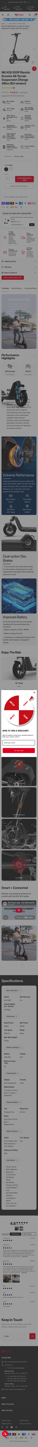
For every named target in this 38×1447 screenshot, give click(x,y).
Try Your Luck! (18, 750)
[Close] (34, 692)
